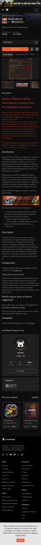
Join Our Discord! (27, 465)
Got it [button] (20, 540)
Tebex (23, 515)
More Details (7, 42)
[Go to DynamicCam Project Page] (11, 415)
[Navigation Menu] (3, 10)
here (32, 323)
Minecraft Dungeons (8, 485)
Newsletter (25, 475)
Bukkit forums (26, 482)
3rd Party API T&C (7, 510)
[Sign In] (36, 9)
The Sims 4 (5, 475)
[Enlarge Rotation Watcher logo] (4, 20)
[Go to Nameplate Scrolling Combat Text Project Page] (32, 415)
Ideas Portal (25, 469)
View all (35, 397)
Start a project (6, 497)
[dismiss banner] (38, 2)
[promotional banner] (20, 3)
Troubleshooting (27, 497)
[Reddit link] (22, 454)
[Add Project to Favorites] (32, 49)
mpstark (20, 353)
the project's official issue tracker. (14, 307)
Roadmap (25, 479)
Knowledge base (27, 493)
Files (32, 54)
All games (5, 465)
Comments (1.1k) (21, 54)
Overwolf (24, 508)
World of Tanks (6, 489)
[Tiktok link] (7, 454)
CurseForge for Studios (29, 512)
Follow (21, 371)
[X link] (18, 454)
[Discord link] (14, 454)
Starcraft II (5, 479)
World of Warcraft (8, 16)
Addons (20, 16)
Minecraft (5, 469)
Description (8, 54)
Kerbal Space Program (8, 482)
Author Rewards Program (10, 503)
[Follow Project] (37, 49)
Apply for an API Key (8, 507)
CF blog (24, 472)
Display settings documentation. (13, 274)
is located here (17, 270)
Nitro (23, 518)
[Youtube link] (11, 454)
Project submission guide (9, 500)
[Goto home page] (7, 9)
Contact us (25, 500)
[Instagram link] (3, 454)
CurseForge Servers (27, 485)
